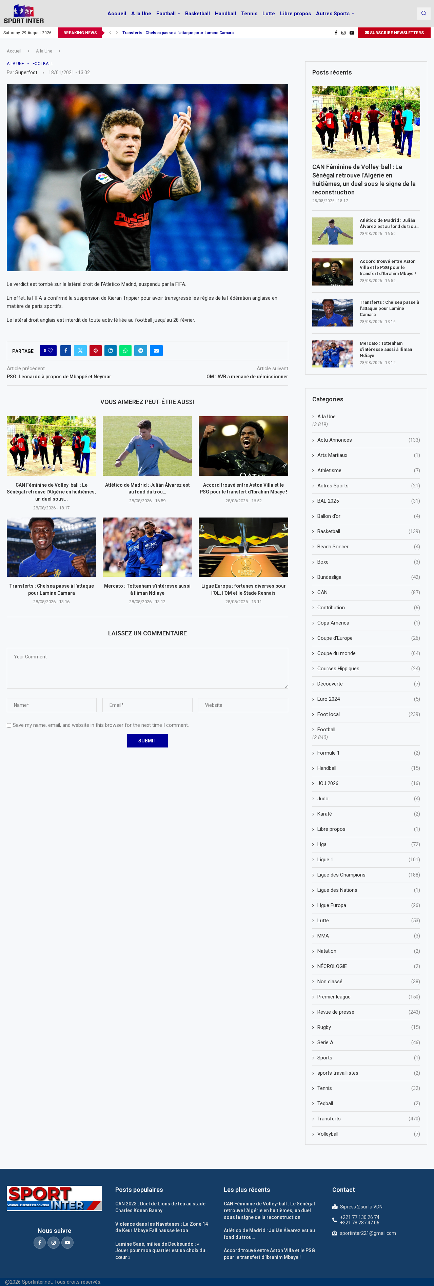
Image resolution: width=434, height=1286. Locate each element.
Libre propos (295, 13)
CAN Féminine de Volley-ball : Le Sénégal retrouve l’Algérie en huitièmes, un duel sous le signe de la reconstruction (364, 179)
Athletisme (368, 470)
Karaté (368, 814)
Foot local (368, 714)
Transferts (368, 1119)
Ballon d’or (368, 516)
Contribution (368, 608)
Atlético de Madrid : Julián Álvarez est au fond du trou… (389, 223)
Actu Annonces (368, 440)
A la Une (141, 13)
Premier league (368, 997)
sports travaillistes (368, 1073)
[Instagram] (343, 33)
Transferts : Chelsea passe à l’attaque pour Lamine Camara (178, 32)
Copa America (368, 623)
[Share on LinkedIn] (110, 350)
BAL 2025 (368, 501)
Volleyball (368, 1134)
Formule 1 (368, 753)
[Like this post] (50, 350)
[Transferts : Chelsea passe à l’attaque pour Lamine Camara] (51, 547)
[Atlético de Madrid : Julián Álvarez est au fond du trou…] (147, 446)
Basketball (197, 13)
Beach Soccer (368, 547)
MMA (368, 936)
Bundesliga (368, 577)
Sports (368, 1058)
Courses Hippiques (368, 669)
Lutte (268, 13)
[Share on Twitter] (80, 350)
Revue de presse (368, 1012)
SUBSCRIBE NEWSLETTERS (396, 32)
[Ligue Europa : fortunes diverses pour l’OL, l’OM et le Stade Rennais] (243, 547)
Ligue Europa (368, 905)
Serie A (368, 1042)
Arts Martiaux (368, 455)
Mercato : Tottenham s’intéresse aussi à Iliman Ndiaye (386, 349)
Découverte (368, 684)
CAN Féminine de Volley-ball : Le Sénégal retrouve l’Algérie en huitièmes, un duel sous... (51, 492)
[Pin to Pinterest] (96, 350)
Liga (368, 844)
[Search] (424, 13)
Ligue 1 (368, 860)
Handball (225, 13)
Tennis (249, 13)
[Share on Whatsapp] (125, 350)
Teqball (368, 1103)
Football (166, 13)
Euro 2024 (368, 699)
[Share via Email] (156, 350)
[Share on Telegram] (140, 350)
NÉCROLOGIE (368, 966)
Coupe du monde (368, 653)
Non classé (368, 981)
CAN (368, 592)
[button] (110, 32)
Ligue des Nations (368, 890)
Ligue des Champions (368, 875)
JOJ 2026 (368, 783)
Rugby (368, 1027)
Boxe (368, 562)
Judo (368, 799)
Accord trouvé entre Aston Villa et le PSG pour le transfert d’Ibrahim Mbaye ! (388, 267)
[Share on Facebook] (65, 350)
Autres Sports (333, 13)
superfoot (26, 72)
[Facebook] (336, 33)
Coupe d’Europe (368, 638)
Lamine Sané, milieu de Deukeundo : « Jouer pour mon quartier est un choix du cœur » (160, 1250)
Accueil (116, 13)
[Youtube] (352, 33)
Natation (368, 951)
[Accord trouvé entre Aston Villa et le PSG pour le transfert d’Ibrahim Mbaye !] (243, 446)
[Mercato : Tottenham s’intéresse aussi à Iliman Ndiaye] (147, 547)
